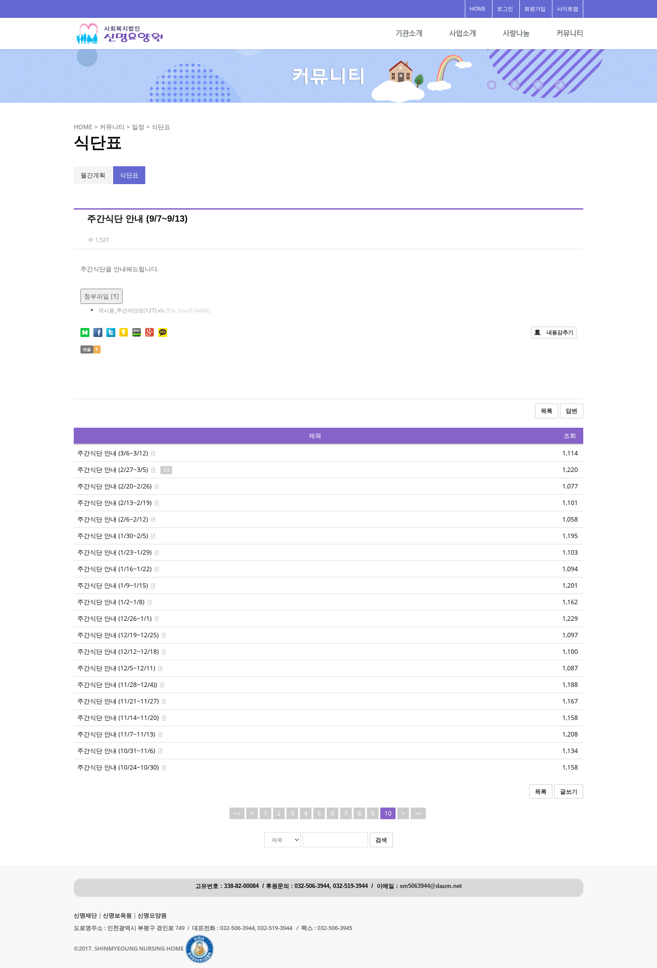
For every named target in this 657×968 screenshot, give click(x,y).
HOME (478, 9)
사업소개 (462, 33)
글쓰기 (568, 791)
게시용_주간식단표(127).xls (154, 310)
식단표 (129, 175)
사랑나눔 (516, 33)
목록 (546, 411)
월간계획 (92, 175)
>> (418, 813)
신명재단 (85, 915)
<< (236, 813)
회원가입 (535, 9)
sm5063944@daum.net (431, 886)
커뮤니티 (569, 33)
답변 (571, 411)
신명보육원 (117, 915)
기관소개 (409, 33)
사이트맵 (567, 9)
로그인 (505, 9)
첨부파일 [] (101, 296)
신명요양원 (152, 915)
